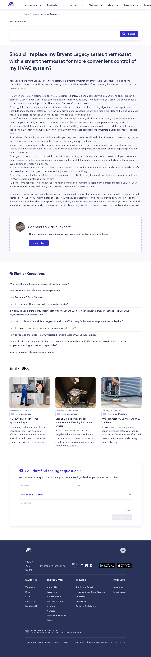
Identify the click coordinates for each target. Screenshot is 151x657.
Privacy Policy (61, 642)
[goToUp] (123, 550)
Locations (30, 601)
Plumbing (81, 596)
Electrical (81, 601)
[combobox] (65, 34)
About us (52, 587)
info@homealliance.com (52, 565)
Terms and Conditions (37, 642)
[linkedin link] (91, 565)
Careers (51, 610)
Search (132, 33)
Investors (52, 592)
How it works (54, 596)
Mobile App (119, 592)
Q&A (28, 596)
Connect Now (38, 243)
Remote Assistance (86, 606)
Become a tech (55, 601)
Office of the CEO (57, 615)
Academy (51, 606)
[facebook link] (82, 565)
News (50, 620)
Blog (27, 592)
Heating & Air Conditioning (90, 592)
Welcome (30, 587)
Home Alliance (30, 14)
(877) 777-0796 (29, 565)
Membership (31, 606)
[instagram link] (86, 565)
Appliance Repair (85, 587)
